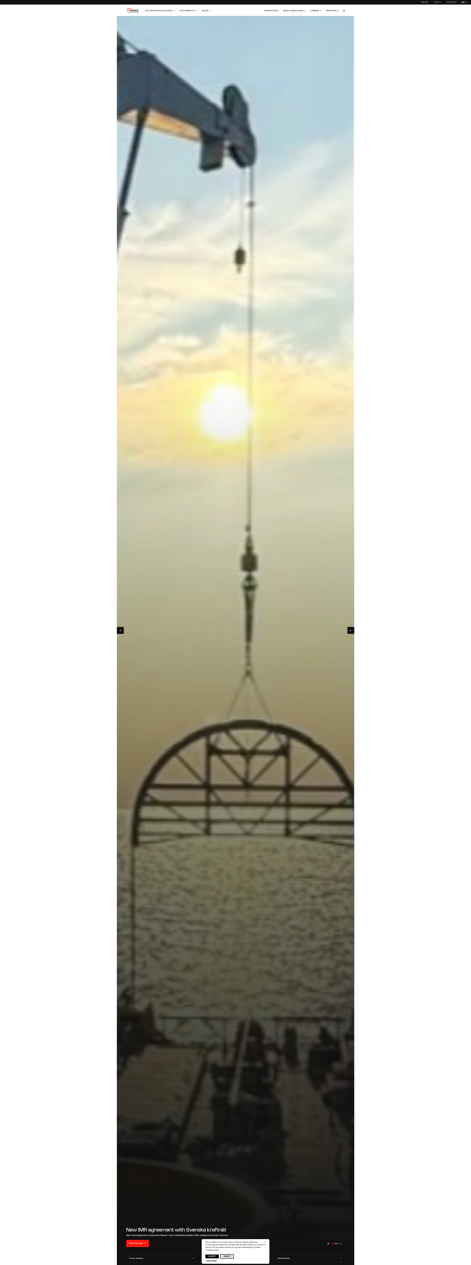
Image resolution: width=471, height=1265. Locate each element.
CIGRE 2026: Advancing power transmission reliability (154, 1243)
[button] (332, 1243)
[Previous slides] (120, 630)
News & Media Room (293, 11)
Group (205, 11)
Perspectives (271, 11)
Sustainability (187, 11)
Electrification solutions (158, 11)
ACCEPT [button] (212, 1256)
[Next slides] (350, 630)
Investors (331, 11)
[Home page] (132, 11)
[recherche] (344, 11)
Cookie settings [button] (211, 1260)
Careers (315, 11)
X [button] (265, 1242)
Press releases (136, 1258)
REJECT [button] (227, 1256)
